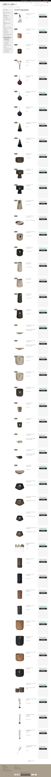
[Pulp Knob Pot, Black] (19, 251)
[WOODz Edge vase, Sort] (19, 578)
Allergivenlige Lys (5, 32)
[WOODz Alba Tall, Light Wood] (19, 625)
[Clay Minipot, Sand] (19, 407)
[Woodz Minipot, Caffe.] (19, 49)
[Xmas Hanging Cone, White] (19, 17)
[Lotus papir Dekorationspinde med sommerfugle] (19, 750)
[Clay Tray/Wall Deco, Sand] (19, 329)
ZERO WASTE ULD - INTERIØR (7, 27)
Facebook (23, 772)
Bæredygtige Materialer (7, 37)
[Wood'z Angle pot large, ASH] (19, 485)
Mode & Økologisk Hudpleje (7, 34)
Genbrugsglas (6, 43)
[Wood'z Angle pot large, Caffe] (19, 500)
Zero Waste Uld (6, 50)
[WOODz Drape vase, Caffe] (19, 609)
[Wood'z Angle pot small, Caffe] (19, 532)
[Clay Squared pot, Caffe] (19, 391)
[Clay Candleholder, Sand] (19, 438)
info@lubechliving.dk (8, 770)
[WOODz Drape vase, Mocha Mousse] (19, 594)
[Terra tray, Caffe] (19, 158)
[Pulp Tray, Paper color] (19, 220)
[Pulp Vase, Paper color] (19, 204)
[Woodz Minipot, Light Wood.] (19, 33)
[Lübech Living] (10, 3)
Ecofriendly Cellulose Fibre (7, 45)
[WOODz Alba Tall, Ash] (19, 641)
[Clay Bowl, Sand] (19, 469)
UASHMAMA (5, 29)
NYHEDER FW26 (5, 9)
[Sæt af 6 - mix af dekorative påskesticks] (19, 547)
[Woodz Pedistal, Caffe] (19, 173)
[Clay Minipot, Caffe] (19, 422)
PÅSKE (4, 26)
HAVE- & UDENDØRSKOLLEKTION (6, 23)
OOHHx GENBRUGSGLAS (6, 19)
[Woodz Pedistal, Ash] (19, 189)
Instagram (28, 772)
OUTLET (4, 24)
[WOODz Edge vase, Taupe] (19, 563)
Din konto (23, 2)
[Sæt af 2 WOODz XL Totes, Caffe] (19, 687)
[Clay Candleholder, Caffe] (19, 454)
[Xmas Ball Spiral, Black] (19, 111)
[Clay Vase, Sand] (19, 267)
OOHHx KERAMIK (5, 17)
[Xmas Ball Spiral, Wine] (19, 80)
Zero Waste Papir (6, 40)
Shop (34, 5)
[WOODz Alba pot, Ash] (19, 672)
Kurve (4, 20)
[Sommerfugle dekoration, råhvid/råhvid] (19, 734)
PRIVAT (31, 2)
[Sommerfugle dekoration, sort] (19, 703)
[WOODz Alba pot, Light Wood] (19, 656)
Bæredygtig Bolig (5, 31)
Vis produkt (43, 16)
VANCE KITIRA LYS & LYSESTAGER (6, 16)
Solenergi (5, 47)
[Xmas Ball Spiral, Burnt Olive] (19, 95)
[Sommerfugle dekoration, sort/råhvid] (19, 718)
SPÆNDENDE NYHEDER (25, 774)
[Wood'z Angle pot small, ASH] (19, 516)
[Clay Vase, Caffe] (19, 298)
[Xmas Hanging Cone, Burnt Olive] (19, 127)
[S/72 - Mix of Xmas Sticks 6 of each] (19, 64)
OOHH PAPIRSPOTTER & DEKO (6, 13)
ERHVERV (27, 2)
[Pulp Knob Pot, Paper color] (19, 236)
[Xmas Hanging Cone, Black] (19, 142)
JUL (3, 11)
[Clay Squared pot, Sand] (19, 360)
